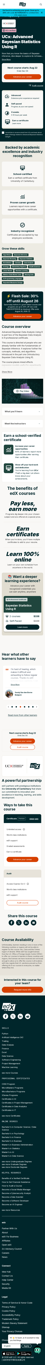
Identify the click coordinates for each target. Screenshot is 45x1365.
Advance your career (22, 77)
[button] (5, 1016)
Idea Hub (6, 1271)
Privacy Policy (8, 1307)
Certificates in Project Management (17, 1103)
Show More (6, 59)
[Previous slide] (8, 707)
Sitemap (6, 1327)
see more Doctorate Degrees (14, 1167)
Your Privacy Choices (12, 1331)
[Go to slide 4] (24, 707)
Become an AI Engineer (12, 1204)
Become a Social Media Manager (16, 1189)
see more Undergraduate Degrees (17, 1161)
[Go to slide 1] (12, 707)
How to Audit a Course (12, 1186)
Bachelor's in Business (12, 1141)
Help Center (7, 1280)
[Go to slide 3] (20, 707)
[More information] (29, 311)
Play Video (24, 391)
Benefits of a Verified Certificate (15, 1178)
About (5, 1232)
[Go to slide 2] (16, 707)
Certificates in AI (9, 1099)
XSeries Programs (10, 1095)
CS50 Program (8, 1084)
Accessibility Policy (11, 1315)
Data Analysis (8, 1045)
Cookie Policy (8, 1311)
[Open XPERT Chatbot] (37, 1349)
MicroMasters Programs (12, 1088)
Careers (5, 1253)
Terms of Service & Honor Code (17, 1303)
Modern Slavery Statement (14, 1323)
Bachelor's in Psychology (13, 1133)
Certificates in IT (9, 1110)
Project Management (11, 1063)
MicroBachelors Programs (13, 1091)
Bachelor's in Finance (11, 1137)
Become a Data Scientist (12, 1197)
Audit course (37, 85)
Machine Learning (10, 1067)
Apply (26, 1346)
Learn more (22, 15)
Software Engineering (11, 1060)
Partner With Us (9, 1228)
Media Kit (6, 1288)
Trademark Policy (10, 1319)
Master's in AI (8, 1152)
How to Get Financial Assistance (16, 1182)
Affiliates (6, 1240)
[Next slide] (36, 707)
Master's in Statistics (11, 1148)
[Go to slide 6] (33, 707)
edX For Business (10, 1236)
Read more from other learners (22, 715)
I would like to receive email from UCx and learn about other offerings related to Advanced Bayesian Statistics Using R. (24, 135)
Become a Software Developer (15, 1201)
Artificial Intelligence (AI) (12, 1037)
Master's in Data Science (13, 1156)
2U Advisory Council (12, 1249)
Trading (5, 1041)
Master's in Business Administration (17, 1145)
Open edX (7, 1245)
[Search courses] (41, 4)
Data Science (7, 1056)
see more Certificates (11, 1116)
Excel (4, 1052)
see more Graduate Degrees (14, 1164)
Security (6, 1284)
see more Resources (11, 1210)
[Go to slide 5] (28, 707)
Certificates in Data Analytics (14, 1106)
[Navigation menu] (4, 4)
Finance (5, 1048)
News (4, 1257)
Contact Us (7, 1276)
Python (5, 1033)
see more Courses (10, 1073)
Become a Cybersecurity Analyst (16, 1193)
